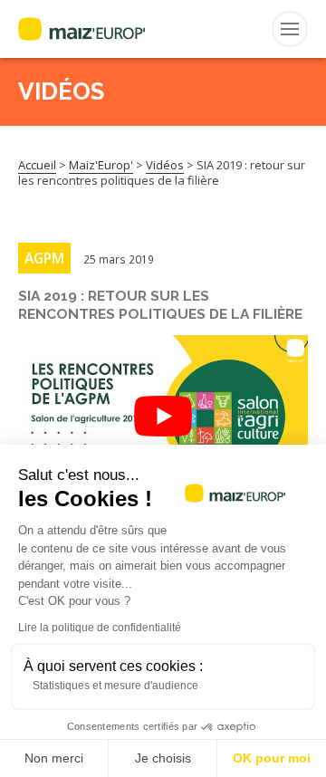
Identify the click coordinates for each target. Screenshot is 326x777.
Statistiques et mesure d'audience (115, 685)
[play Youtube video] (163, 416)
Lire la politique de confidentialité (99, 627)
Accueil (37, 165)
